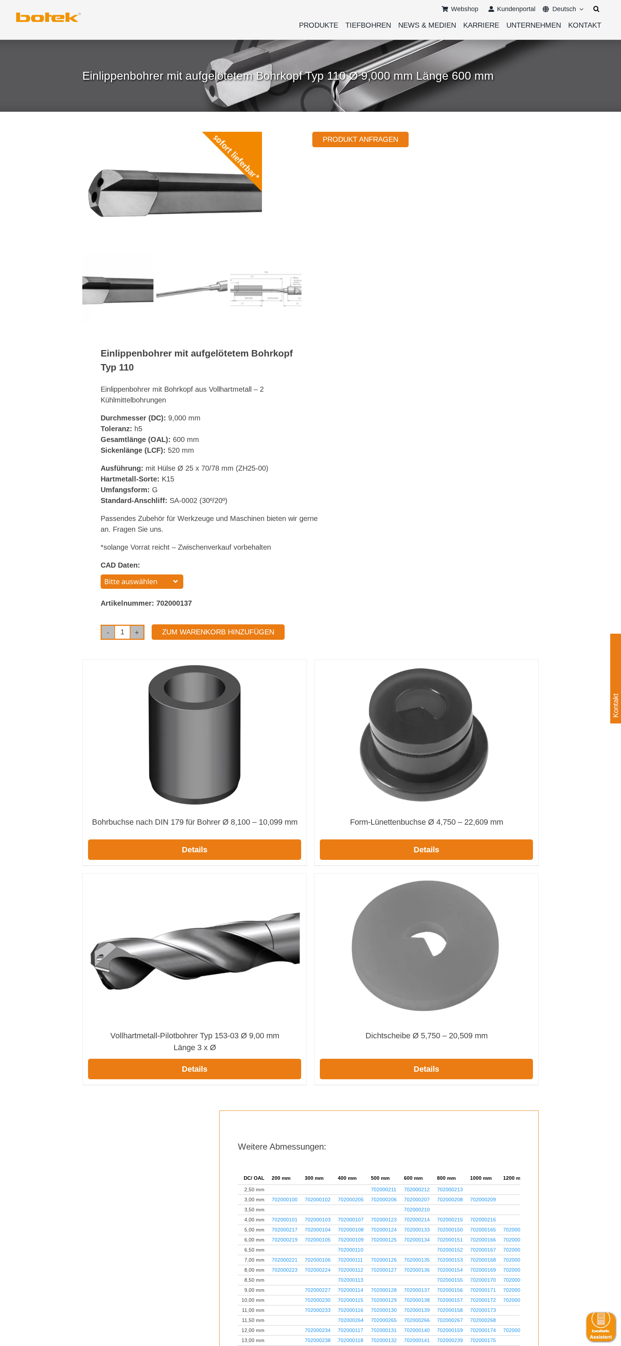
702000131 (384, 1330)
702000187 (516, 1300)
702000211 (383, 1189)
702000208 (450, 1199)
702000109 (351, 1240)
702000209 (483, 1199)
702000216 (483, 1219)
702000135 (417, 1260)
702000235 (516, 1330)
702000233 (318, 1310)
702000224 (318, 1270)
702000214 (417, 1219)
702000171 (483, 1290)
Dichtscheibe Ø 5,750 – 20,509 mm (426, 1035)
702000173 (483, 1310)
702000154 (450, 1270)
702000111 (350, 1260)
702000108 (351, 1230)
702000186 (516, 1280)
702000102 (318, 1199)
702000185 (516, 1270)
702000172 (483, 1300)
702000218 (516, 1230)
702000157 (450, 1300)
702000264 (351, 1320)
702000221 (285, 1260)
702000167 (483, 1250)
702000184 (516, 1250)
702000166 (483, 1240)
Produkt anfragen (360, 139)
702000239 (450, 1340)
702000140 (417, 1330)
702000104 (318, 1230)
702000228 (516, 1290)
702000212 (417, 1189)
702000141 (417, 1340)
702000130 (384, 1310)
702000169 (483, 1270)
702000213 (450, 1189)
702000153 (450, 1260)
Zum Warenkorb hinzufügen (218, 632)
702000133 (417, 1230)
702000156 (450, 1290)
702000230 (318, 1300)
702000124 (384, 1230)
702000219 (285, 1240)
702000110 (350, 1250)
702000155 (450, 1280)
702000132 (384, 1340)
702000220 (516, 1240)
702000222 (516, 1260)
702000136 (417, 1270)
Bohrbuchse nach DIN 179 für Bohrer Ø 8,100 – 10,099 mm (195, 822)
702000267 (450, 1320)
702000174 (483, 1330)
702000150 (450, 1230)
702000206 (384, 1199)
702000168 (483, 1260)
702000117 (350, 1330)
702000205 (351, 1199)
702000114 (350, 1290)
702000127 (384, 1270)
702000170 (483, 1280)
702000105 (318, 1240)
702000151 (450, 1240)
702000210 (417, 1209)
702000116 (350, 1310)
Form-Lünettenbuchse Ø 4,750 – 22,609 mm (426, 822)
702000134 (417, 1240)
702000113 (350, 1280)
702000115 (350, 1300)
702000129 (384, 1300)
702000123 (384, 1219)
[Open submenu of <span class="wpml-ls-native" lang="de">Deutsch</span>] (580, 9)
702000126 (384, 1260)
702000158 (450, 1310)
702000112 (350, 1270)
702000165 (483, 1230)
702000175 (483, 1340)
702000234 (318, 1330)
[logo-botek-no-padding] (48, 15)
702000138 (417, 1300)
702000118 (350, 1340)
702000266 (417, 1320)
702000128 (384, 1290)
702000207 (417, 1199)
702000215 (450, 1219)
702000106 (318, 1260)
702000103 (318, 1219)
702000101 (285, 1219)
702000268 (483, 1320)
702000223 (285, 1270)
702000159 (450, 1330)
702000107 (351, 1219)
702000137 (417, 1290)
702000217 (285, 1230)
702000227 (318, 1290)
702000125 (384, 1240)
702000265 (384, 1320)
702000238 (318, 1340)
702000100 (285, 1199)
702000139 (417, 1310)
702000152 (450, 1250)
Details (194, 849)
